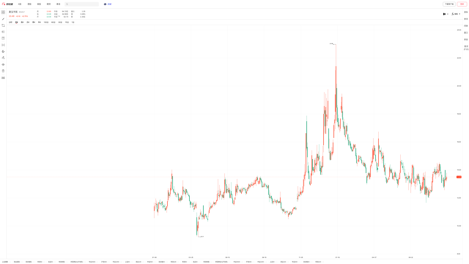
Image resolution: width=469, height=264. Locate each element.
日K (16, 22)
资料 (466, 12)
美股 (39, 4)
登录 (462, 4)
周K (22, 22)
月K (28, 22)
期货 (49, 4)
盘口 (466, 33)
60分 (53, 22)
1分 (73, 22)
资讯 (466, 19)
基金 (58, 4)
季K (33, 22)
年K (39, 22)
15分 (67, 22)
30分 (60, 22)
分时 (10, 22)
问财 (466, 26)
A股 (19, 4)
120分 (46, 22)
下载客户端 (449, 4)
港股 (29, 4)
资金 (466, 39)
